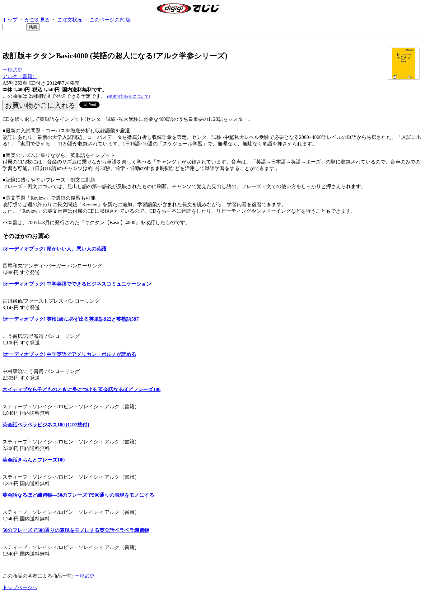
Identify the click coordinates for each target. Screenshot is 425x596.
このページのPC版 (110, 19)
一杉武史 (12, 70)
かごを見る (37, 19)
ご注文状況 (69, 19)
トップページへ (19, 587)
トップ (9, 19)
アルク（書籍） (19, 76)
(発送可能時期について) (128, 96)
